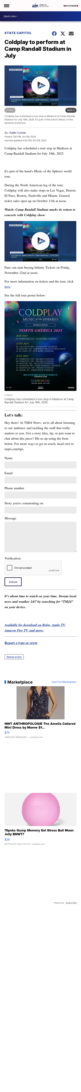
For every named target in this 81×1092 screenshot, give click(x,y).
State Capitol (18, 33)
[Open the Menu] (6, 5)
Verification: (13, 558)
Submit (13, 582)
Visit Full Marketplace (64, 682)
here (7, 286)
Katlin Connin (17, 133)
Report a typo (14, 656)
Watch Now (70, 6)
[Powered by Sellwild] (71, 903)
